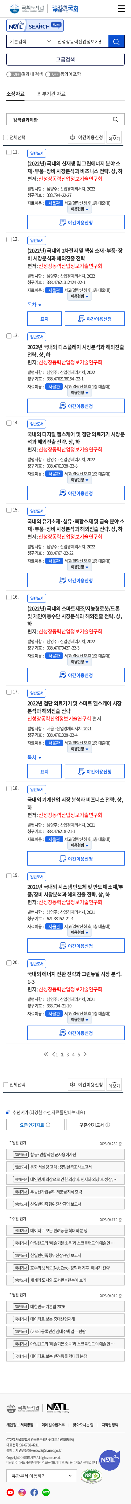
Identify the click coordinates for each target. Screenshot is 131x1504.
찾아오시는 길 (83, 1425)
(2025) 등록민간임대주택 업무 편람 (50, 1331)
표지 (44, 319)
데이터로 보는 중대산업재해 (45, 1319)
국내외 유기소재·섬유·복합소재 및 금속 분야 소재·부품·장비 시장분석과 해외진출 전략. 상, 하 (75, 528)
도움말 (48, 1125)
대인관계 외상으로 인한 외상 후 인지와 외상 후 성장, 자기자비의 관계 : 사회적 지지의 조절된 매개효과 (65, 1180)
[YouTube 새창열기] (10, 1490)
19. (15, 874)
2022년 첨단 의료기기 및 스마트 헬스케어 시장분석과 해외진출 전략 (74, 710)
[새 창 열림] (92, 1476)
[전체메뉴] (121, 8)
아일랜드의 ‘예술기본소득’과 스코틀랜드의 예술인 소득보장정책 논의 (65, 1244)
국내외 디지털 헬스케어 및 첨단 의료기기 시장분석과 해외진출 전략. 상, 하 (76, 441)
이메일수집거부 (53, 1425)
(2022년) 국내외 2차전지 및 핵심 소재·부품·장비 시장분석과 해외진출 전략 (75, 258)
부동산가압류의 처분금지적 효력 (48, 1191)
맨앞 (46, 1054)
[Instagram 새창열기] (22, 1490)
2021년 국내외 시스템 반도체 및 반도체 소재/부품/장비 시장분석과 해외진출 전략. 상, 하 (75, 894)
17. (15, 691)
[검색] (116, 41)
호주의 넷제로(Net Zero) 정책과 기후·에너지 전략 (62, 1267)
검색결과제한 (25, 119)
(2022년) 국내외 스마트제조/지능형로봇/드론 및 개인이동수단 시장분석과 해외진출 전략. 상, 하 (74, 619)
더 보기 (114, 139)
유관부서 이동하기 (29, 1476)
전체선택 (17, 137)
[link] (76, 222)
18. (15, 787)
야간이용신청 (90, 137)
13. (15, 335)
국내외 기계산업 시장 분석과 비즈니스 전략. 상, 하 (75, 807)
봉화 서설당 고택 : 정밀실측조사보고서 (53, 1167)
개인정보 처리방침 (19, 1425)
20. (15, 961)
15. (15, 509)
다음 (85, 1054)
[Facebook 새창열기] (34, 1490)
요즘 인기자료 (32, 1125)
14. (15, 422)
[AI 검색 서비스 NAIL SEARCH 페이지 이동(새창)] (35, 25)
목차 (34, 304)
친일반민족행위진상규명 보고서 (48, 1204)
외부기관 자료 (51, 93)
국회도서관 (27, 8)
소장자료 (15, 93)
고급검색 (65, 59)
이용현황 (77, 209)
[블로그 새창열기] (46, 1490)
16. (15, 596)
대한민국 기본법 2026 (40, 1306)
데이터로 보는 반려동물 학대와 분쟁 (51, 1230)
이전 (53, 1054)
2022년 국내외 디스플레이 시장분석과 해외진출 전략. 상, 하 (75, 354)
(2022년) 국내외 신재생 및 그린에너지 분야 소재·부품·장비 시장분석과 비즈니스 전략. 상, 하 (74, 170)
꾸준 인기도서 (91, 1125)
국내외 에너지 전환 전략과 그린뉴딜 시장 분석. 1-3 (74, 981)
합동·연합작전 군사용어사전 (45, 1154)
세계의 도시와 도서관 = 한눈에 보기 (50, 1280)
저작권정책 (110, 1425)
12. (15, 238)
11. (15, 151)
